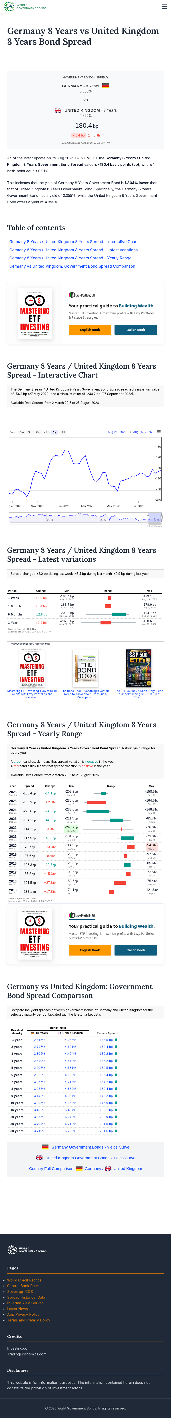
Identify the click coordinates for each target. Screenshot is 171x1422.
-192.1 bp (106, 1110)
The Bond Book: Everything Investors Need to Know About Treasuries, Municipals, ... (85, 694)
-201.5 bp (106, 1124)
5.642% (70, 1117)
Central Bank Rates (23, 1285)
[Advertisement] (86, 60)
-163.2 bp (106, 1061)
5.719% (70, 1124)
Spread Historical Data (26, 1297)
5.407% (70, 1110)
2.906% (39, 1067)
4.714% (70, 1082)
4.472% (70, 1061)
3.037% (39, 1082)
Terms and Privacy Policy (28, 1320)
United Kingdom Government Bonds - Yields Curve (90, 1158)
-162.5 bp (106, 1067)
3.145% (39, 1096)
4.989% (70, 1103)
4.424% (70, 1053)
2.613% (39, 1040)
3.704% (39, 1124)
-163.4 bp (106, 1075)
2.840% (39, 1061)
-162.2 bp (106, 1053)
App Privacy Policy (23, 1314)
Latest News (17, 1308)
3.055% (39, 1088)
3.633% (39, 1117)
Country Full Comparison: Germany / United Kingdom (85, 1168)
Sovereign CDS (20, 1291)
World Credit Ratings (24, 1280)
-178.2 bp (106, 1096)
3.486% (39, 1110)
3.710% (39, 1131)
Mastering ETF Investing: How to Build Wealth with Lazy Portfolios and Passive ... (32, 694)
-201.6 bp (106, 1131)
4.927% (70, 1096)
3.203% (39, 1103)
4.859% (70, 1088)
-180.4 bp (106, 1088)
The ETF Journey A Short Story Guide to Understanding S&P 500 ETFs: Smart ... (139, 694)
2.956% (39, 1075)
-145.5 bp (106, 1040)
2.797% (39, 1046)
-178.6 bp (106, 1103)
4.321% (70, 1046)
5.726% (70, 1131)
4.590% (70, 1075)
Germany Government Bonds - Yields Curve (90, 1147)
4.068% (70, 1040)
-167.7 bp (106, 1082)
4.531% (70, 1067)
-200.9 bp (106, 1117)
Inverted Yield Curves (25, 1303)
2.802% (39, 1053)
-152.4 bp (106, 1046)
